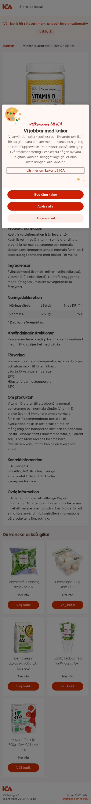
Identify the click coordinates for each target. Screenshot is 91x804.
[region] (45, 166)
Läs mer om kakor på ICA (45, 170)
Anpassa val (45, 218)
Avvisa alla (45, 206)
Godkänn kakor (45, 194)
